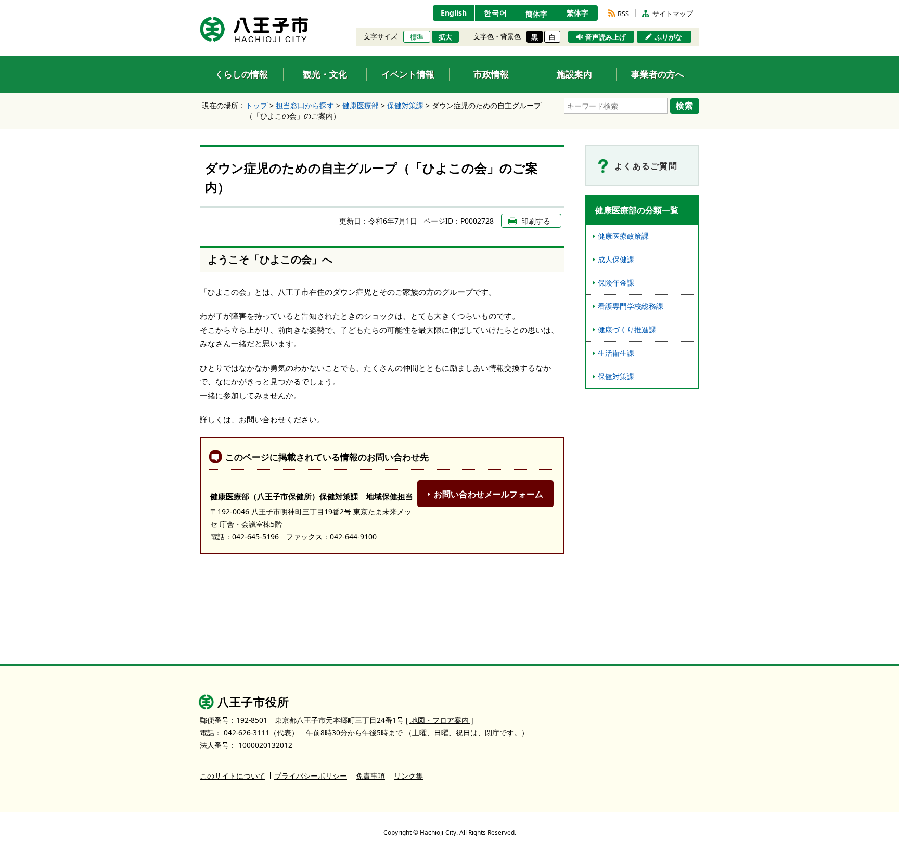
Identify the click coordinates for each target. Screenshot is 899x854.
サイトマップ (672, 13)
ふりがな (668, 37)
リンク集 (408, 776)
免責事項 (370, 776)
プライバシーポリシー (310, 776)
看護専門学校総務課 (630, 306)
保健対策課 (405, 105)
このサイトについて (232, 776)
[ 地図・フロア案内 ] (439, 720)
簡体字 (536, 14)
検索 (684, 105)
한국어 (495, 13)
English (454, 13)
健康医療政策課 (623, 236)
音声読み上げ (605, 37)
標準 (416, 37)
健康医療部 (360, 105)
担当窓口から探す (305, 105)
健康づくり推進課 (627, 329)
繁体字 (577, 13)
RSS (623, 13)
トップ (256, 105)
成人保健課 (616, 259)
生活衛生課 (616, 353)
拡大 (445, 37)
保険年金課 (616, 283)
